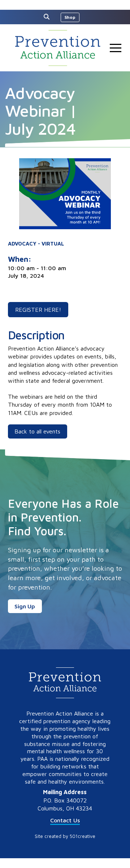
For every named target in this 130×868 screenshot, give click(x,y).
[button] (48, 16)
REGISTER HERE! (38, 309)
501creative (82, 836)
